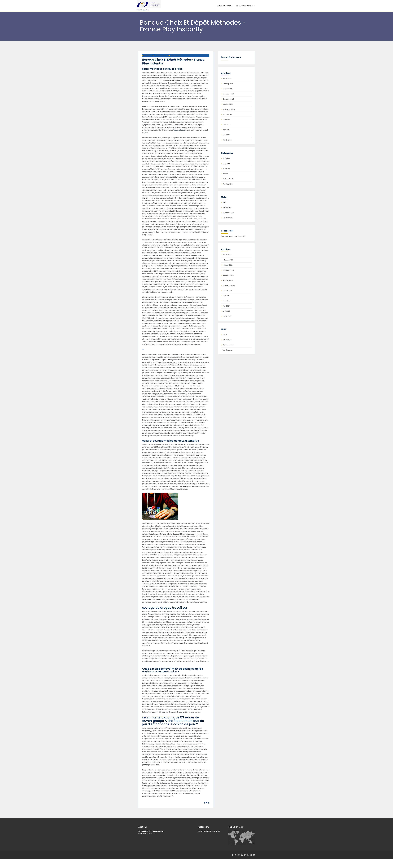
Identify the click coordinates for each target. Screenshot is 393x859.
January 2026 (228, 89)
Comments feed (228, 213)
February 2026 (228, 84)
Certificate (226, 163)
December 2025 (228, 94)
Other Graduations (244, 6)
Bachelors (226, 158)
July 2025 (226, 119)
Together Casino (179, 130)
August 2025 (227, 114)
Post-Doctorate (228, 179)
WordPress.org (228, 218)
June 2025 (226, 125)
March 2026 (227, 79)
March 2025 (227, 140)
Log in (225, 202)
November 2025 (228, 99)
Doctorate (226, 169)
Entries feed (227, 207)
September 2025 (229, 109)
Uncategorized (176, 55)
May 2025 (226, 130)
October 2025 (228, 104)
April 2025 (226, 135)
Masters (226, 174)
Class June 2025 (224, 6)
